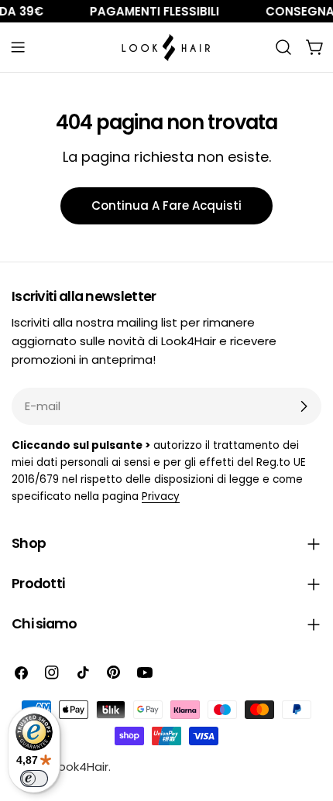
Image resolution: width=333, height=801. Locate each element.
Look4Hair (80, 766)
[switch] (34, 778)
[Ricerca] (283, 47)
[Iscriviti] (303, 406)
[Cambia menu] (17, 47)
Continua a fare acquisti (166, 205)
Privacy (161, 496)
